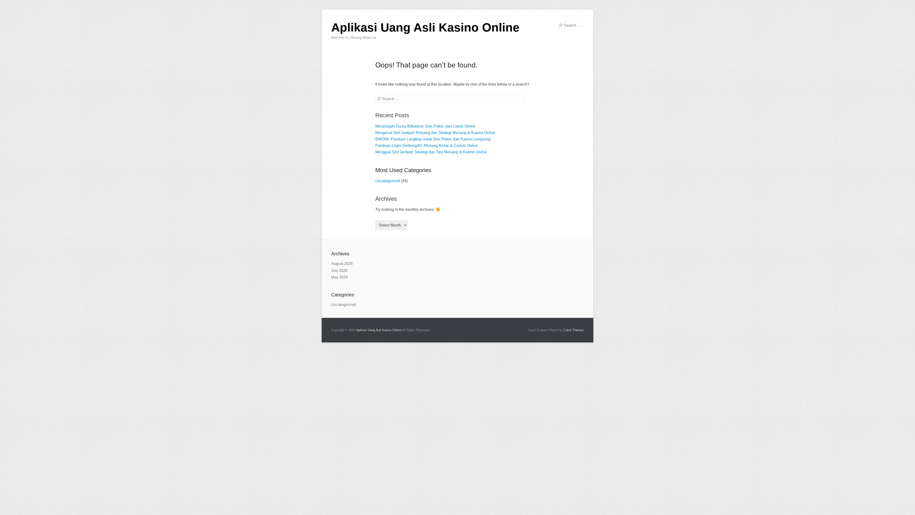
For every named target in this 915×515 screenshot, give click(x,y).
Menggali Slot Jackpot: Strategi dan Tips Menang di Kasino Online (431, 152)
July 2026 (339, 270)
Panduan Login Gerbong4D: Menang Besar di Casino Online (426, 146)
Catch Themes (574, 330)
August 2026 (342, 264)
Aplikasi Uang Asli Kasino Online (425, 27)
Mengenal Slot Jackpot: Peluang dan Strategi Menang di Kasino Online (435, 133)
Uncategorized (387, 181)
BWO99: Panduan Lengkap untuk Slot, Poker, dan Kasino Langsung (432, 139)
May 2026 (339, 277)
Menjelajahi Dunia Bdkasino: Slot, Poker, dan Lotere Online (425, 126)
